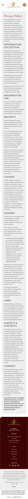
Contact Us (14, 458)
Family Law (14, 451)
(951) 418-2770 (14, 430)
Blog (14, 456)
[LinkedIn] (15, 465)
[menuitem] (14, 486)
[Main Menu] (3, 5)
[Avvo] (12, 465)
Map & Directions (14, 442)
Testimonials (14, 454)
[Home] (13, 5)
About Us (14, 449)
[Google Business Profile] (18, 465)
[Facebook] (9, 465)
